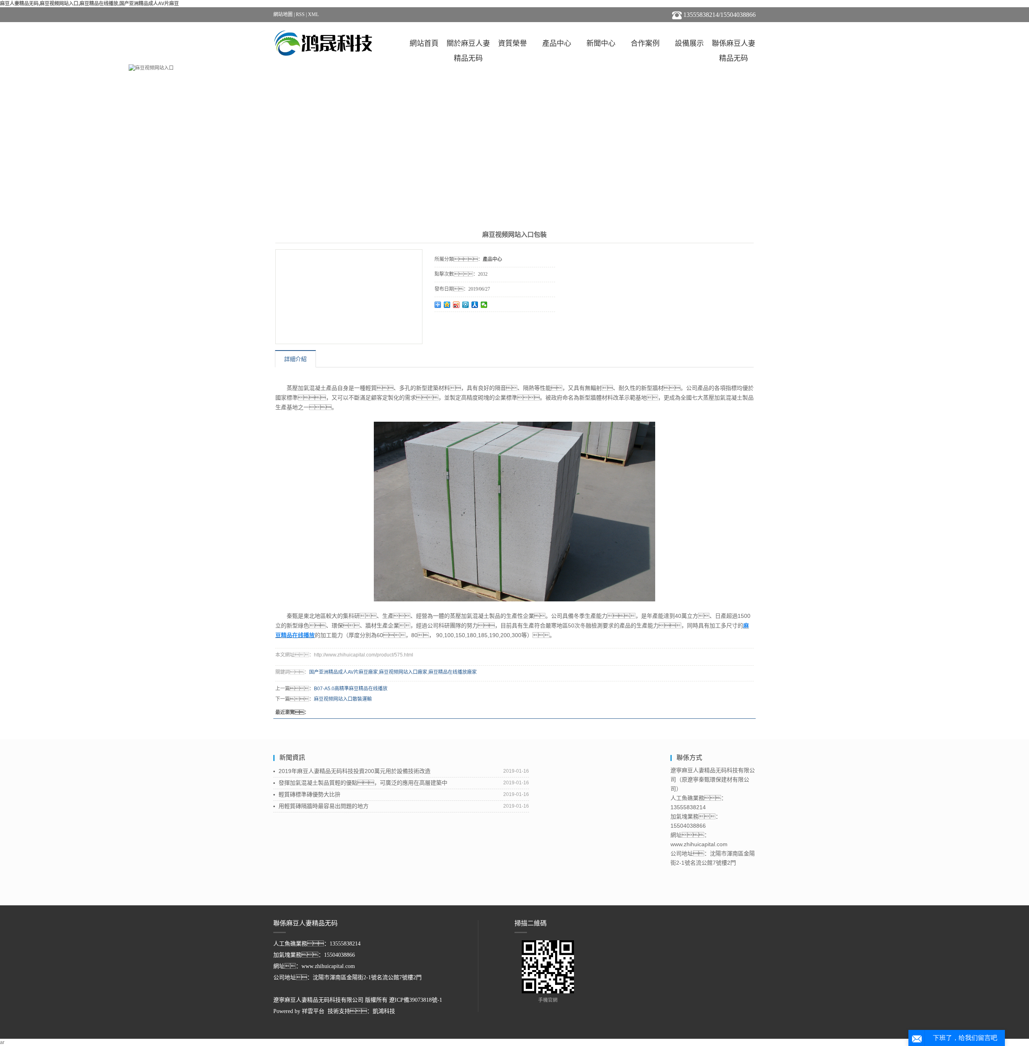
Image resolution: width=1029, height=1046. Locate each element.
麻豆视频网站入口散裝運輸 (343, 699)
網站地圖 (283, 14)
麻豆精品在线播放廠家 (452, 672)
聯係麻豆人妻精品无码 (733, 45)
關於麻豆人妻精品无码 (468, 45)
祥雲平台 (313, 1011)
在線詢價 (457, 322)
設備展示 (689, 43)
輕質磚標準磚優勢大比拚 (309, 794)
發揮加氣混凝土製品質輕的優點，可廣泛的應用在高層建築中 (363, 782)
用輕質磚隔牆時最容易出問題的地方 (324, 806)
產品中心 (556, 43)
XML (313, 14)
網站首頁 (424, 43)
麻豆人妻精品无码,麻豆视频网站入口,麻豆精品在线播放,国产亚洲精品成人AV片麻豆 (89, 3)
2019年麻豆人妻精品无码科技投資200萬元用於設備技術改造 (354, 771)
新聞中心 (600, 43)
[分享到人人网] (474, 304)
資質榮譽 (512, 43)
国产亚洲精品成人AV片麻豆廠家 (343, 672)
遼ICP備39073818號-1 (415, 1000)
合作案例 (645, 43)
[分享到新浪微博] (456, 304)
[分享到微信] (484, 304)
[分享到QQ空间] (447, 304)
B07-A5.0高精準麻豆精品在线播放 (350, 688)
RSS (300, 14)
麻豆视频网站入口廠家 (403, 672)
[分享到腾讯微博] (465, 304)
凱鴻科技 (384, 1011)
